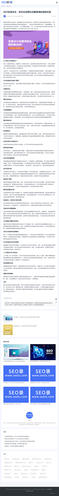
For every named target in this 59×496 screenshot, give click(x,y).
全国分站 (52, 493)
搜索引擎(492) (25, 459)
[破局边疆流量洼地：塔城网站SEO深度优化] (43, 352)
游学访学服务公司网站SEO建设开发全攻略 (40, 404)
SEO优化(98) (17, 470)
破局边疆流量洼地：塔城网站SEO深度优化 (40, 361)
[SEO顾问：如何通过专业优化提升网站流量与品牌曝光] (8, 318)
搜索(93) (44, 470)
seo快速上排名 (7, 298)
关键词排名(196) (8, 462)
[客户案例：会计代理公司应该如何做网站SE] (16, 373)
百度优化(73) (43, 473)
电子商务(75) (33, 473)
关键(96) (26, 470)
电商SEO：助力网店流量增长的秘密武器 (14, 446)
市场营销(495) (15, 459)
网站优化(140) (7, 466)
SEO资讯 (8, 6)
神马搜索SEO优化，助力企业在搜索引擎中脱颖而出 (17, 436)
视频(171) (31, 462)
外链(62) (33, 477)
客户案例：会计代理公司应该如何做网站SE (13, 382)
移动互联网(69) (8, 477)
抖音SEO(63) (25, 477)
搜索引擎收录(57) (43, 477)
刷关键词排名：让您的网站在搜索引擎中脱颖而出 (25, 326)
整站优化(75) (24, 473)
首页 (4, 6)
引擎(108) (44, 466)
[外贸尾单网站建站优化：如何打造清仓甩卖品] (16, 352)
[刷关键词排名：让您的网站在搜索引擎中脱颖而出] (8, 329)
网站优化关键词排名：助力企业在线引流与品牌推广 (17, 438)
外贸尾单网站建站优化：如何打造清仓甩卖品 (14, 361)
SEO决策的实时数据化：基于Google (12, 404)
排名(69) (17, 477)
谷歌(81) (16, 473)
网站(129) (16, 466)
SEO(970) (6, 459)
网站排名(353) (47, 459)
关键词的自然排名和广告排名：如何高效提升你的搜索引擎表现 (20, 441)
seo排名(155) (39, 462)
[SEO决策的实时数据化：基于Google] (16, 395)
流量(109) (36, 466)
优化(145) (48, 462)
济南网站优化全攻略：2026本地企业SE (39, 382)
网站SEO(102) (7, 470)
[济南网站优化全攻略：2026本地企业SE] (43, 373)
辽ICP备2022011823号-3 (39, 489)
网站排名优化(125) (26, 466)
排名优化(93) (7, 473)
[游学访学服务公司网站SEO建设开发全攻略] (43, 395)
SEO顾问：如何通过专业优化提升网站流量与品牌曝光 (27, 317)
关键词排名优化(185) (20, 462)
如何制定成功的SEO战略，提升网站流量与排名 (16, 443)
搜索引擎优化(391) (36, 459)
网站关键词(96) (34, 470)
